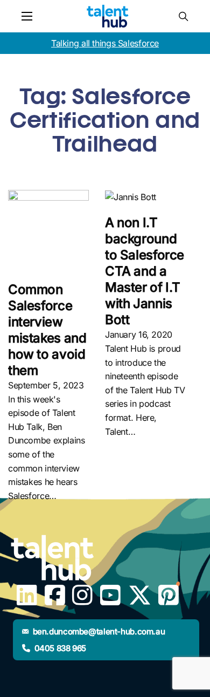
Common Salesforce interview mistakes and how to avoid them (47, 330)
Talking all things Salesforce (105, 43)
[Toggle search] (183, 16)
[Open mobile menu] (27, 16)
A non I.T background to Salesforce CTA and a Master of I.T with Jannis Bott (144, 271)
